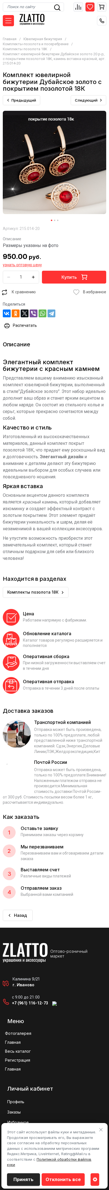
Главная (9, 39)
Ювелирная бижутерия (42, 39)
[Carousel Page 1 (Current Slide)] (51, 220)
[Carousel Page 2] (54, 220)
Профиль (15, 1101)
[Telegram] (51, 313)
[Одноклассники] (16, 313)
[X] (25, 313)
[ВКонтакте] (7, 313)
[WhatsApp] (42, 313)
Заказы (14, 1112)
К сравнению (24, 292)
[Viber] (33, 313)
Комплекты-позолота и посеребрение (35, 44)
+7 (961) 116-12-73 (30, 1003)
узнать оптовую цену (22, 265)
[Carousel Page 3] (57, 220)
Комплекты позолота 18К (25, 49)
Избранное (18, 1122)
